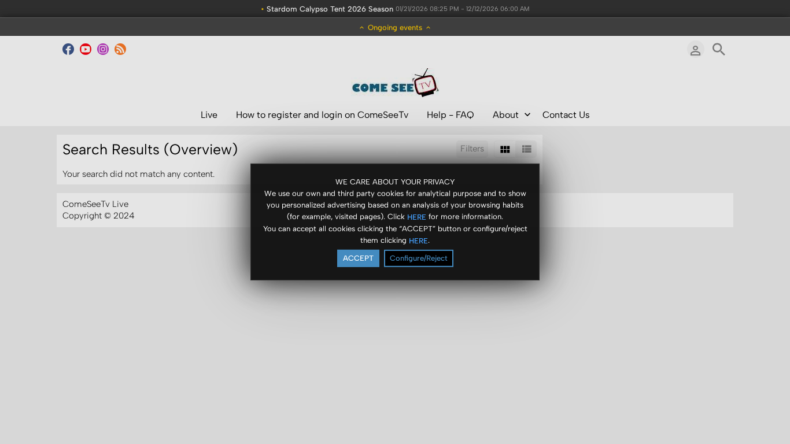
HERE (416, 216)
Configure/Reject (419, 258)
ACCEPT (358, 258)
